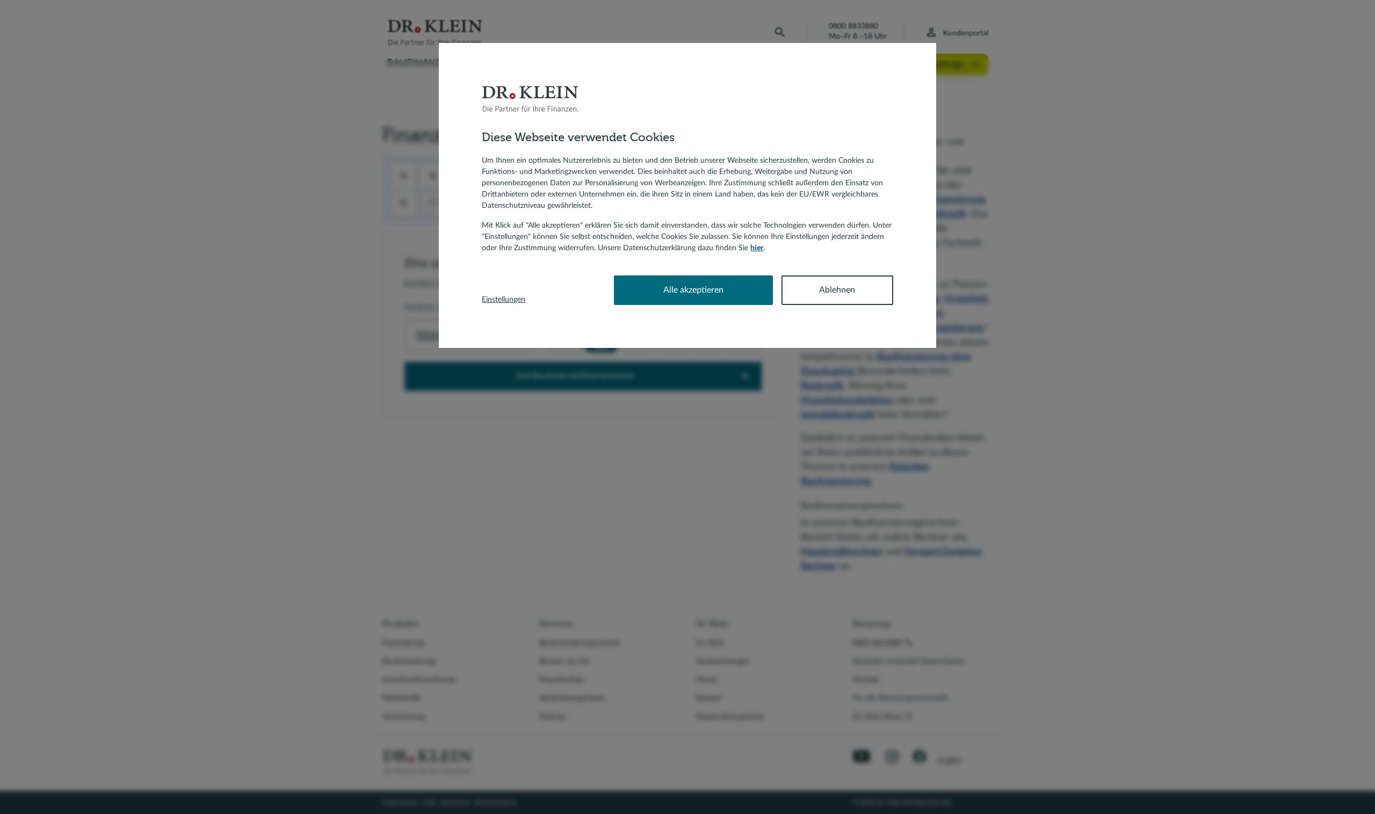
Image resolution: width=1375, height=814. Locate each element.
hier (756, 248)
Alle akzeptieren (693, 290)
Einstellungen (503, 299)
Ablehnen (837, 290)
